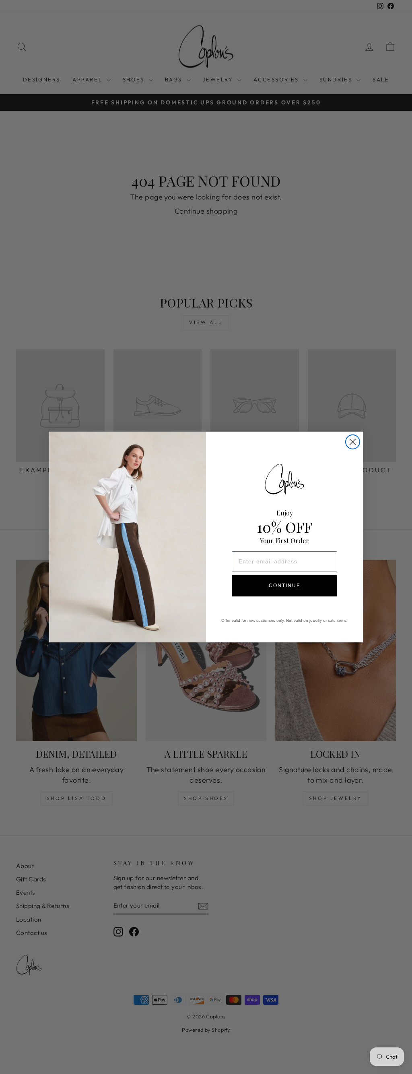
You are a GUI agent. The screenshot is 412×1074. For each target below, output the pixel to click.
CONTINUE (285, 585)
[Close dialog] (353, 442)
